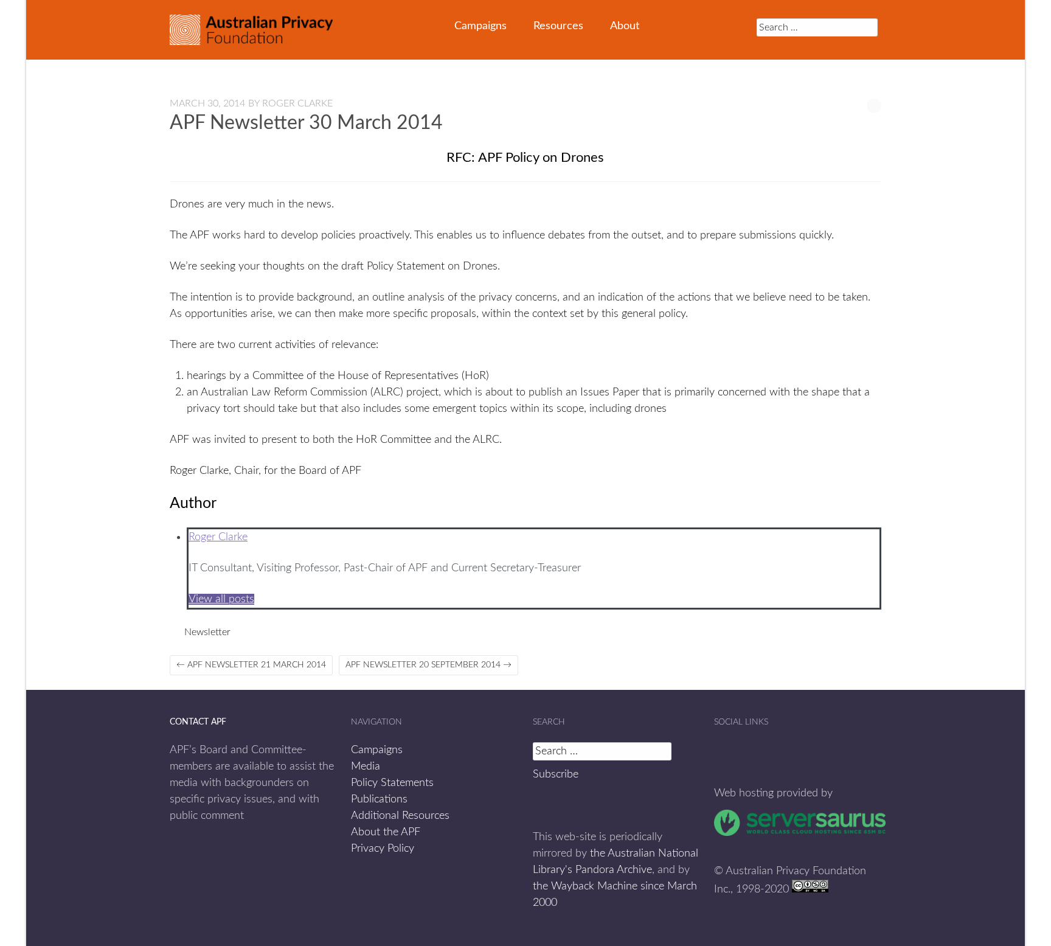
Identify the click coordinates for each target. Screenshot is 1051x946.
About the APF (385, 832)
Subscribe (555, 774)
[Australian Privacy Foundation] (251, 30)
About (624, 26)
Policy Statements (392, 782)
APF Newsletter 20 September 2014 (428, 665)
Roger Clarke (297, 103)
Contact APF (198, 722)
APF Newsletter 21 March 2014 (251, 665)
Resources (558, 26)
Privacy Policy (382, 848)
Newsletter (207, 632)
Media (365, 766)
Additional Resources (400, 815)
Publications (379, 799)
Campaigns (480, 26)
